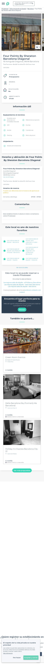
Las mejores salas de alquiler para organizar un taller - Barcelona (32, 241)
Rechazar (17, 658)
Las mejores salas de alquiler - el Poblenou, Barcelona (22, 282)
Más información (8, 653)
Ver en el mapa (8, 177)
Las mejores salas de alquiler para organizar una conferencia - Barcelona (32, 250)
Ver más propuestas (22, 470)
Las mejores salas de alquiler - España (13, 259)
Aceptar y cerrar (31, 658)
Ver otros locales (22, 267)
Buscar (22, 310)
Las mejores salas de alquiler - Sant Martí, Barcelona (22, 284)
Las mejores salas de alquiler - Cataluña (32, 259)
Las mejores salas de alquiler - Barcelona (13, 241)
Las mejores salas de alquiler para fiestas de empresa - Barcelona (14, 250)
